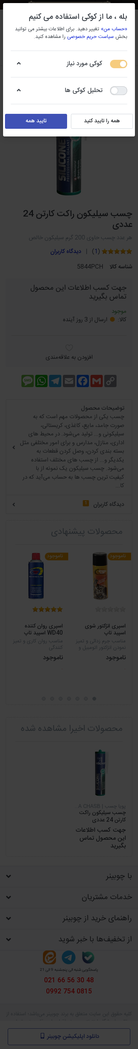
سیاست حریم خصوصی (90, 37)
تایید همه (36, 121)
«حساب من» (114, 29)
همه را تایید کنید (102, 121)
